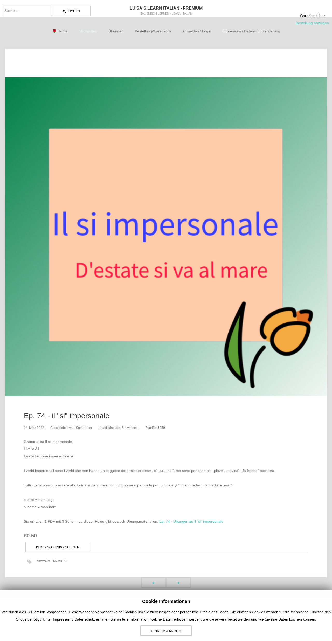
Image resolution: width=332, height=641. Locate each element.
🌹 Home (59, 31)
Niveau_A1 (60, 560)
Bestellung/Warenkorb (153, 31)
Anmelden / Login (196, 31)
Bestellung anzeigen (312, 23)
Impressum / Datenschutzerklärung (251, 31)
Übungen (115, 31)
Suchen (73, 11)
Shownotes (88, 31)
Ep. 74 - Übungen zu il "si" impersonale (191, 521)
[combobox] (27, 11)
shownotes (44, 560)
